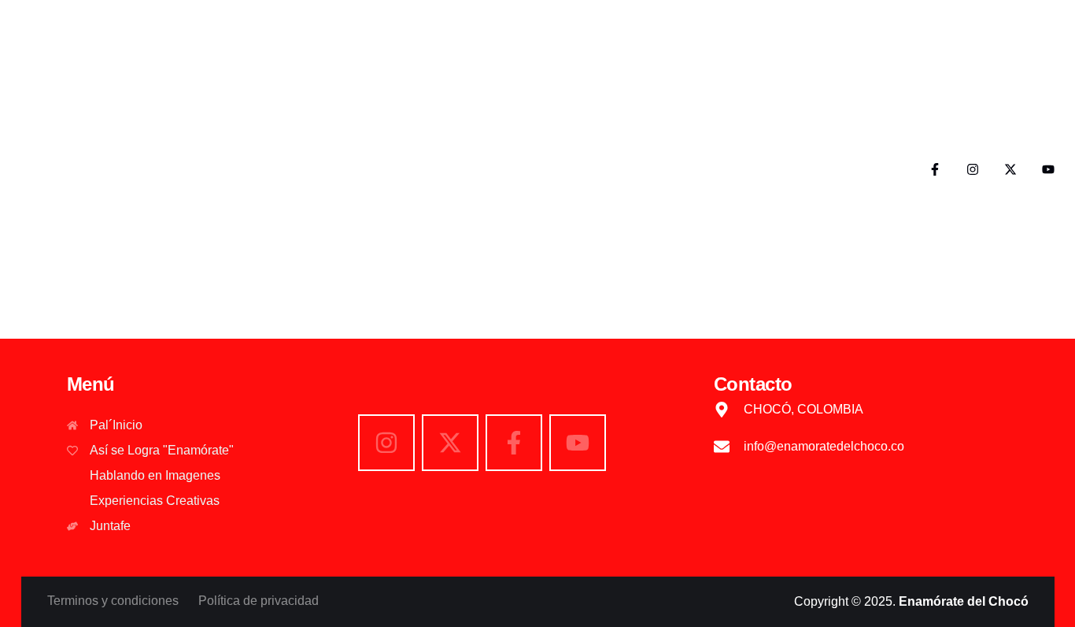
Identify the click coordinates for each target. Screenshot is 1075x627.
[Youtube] (1048, 169)
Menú (91, 384)
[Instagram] (973, 169)
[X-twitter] (1010, 169)
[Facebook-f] (935, 169)
